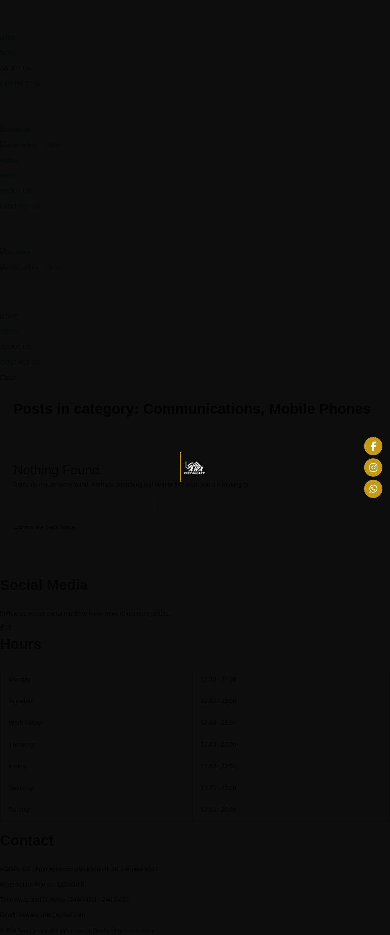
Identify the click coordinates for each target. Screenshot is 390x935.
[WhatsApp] (373, 489)
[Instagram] (373, 467)
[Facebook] (373, 446)
